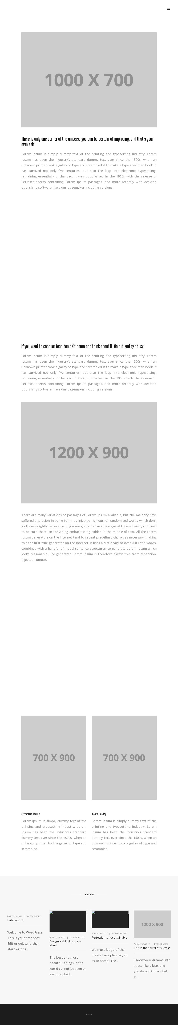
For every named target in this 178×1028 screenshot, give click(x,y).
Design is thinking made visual (65, 943)
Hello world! (15, 920)
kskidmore (35, 916)
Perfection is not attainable (109, 937)
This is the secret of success (152, 948)
